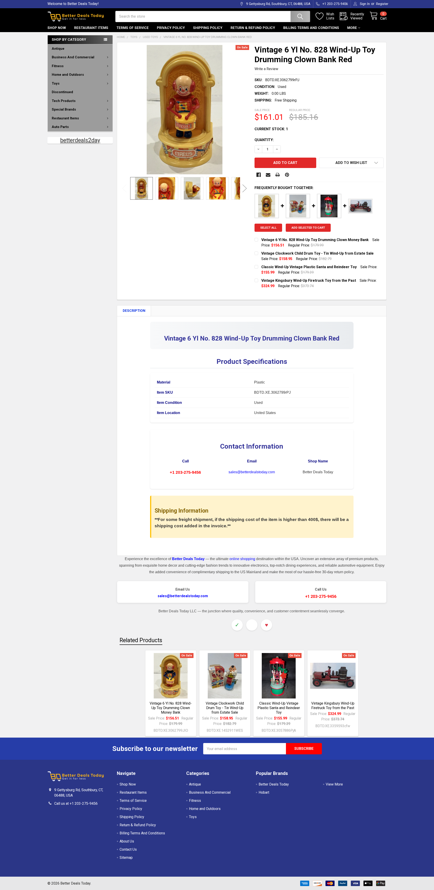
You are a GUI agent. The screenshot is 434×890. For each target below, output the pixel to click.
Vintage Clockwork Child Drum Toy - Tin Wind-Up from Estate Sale (225, 708)
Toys (55, 83)
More (352, 28)
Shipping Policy (207, 28)
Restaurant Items (91, 28)
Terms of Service (132, 28)
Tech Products (63, 101)
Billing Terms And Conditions (311, 28)
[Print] (278, 175)
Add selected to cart (308, 227)
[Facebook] (259, 175)
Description (134, 311)
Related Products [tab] (141, 640)
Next (244, 188)
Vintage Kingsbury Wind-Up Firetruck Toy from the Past (332, 705)
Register (382, 4)
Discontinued (62, 92)
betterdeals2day (80, 140)
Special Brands (64, 109)
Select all (268, 227)
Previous (124, 188)
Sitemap (126, 857)
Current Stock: (271, 129)
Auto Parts (60, 127)
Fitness (58, 66)
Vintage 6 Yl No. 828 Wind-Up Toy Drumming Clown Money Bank (171, 708)
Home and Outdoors (68, 75)
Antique (58, 49)
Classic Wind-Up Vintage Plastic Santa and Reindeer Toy (278, 708)
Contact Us (128, 849)
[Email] (268, 175)
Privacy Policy (171, 28)
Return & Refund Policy (253, 28)
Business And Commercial (73, 57)
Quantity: (264, 140)
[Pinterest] (287, 175)
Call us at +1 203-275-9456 (76, 803)
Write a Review (266, 69)
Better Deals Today (274, 784)
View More (334, 784)
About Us (127, 841)
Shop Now (56, 28)
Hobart (264, 792)
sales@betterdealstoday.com (252, 472)
